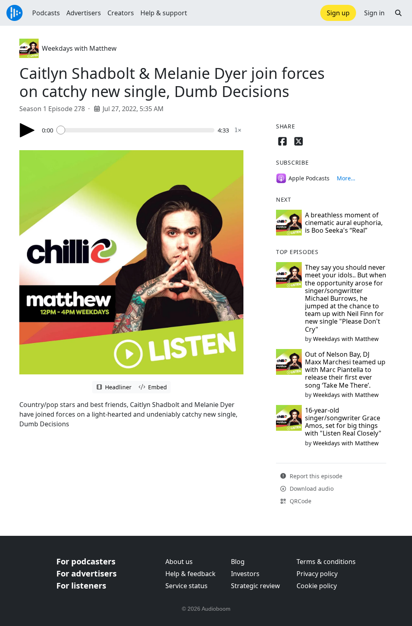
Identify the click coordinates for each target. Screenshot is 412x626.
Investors (245, 573)
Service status (186, 585)
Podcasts (46, 12)
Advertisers (83, 12)
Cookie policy (317, 585)
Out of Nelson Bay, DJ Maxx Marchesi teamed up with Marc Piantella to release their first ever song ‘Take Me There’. (345, 370)
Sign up (338, 12)
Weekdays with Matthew (79, 48)
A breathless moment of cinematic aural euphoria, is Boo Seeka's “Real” (344, 223)
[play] (27, 130)
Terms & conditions (326, 561)
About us (179, 561)
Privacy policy (317, 573)
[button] (398, 13)
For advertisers (86, 573)
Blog (238, 561)
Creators (120, 12)
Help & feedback (190, 573)
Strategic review (255, 585)
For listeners (81, 585)
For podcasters (85, 561)
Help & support (163, 12)
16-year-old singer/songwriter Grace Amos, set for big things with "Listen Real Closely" (343, 422)
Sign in (374, 12)
